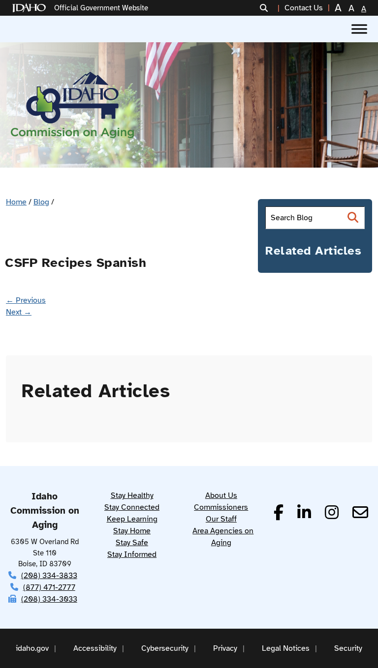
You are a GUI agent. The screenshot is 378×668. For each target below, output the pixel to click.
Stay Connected (131, 507)
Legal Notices (286, 648)
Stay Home (132, 531)
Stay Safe (132, 543)
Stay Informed (132, 554)
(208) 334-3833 (49, 576)
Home (16, 202)
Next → (19, 312)
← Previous (26, 300)
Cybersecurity (165, 648)
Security (348, 648)
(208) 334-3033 (49, 599)
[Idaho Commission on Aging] (72, 105)
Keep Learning (132, 519)
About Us (221, 495)
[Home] (31, 8)
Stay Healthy (132, 495)
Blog (41, 202)
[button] (270, 8)
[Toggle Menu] (359, 28)
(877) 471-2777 (49, 587)
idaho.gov (32, 648)
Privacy (225, 648)
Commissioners (221, 507)
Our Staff (221, 519)
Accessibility (95, 648)
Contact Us (303, 8)
